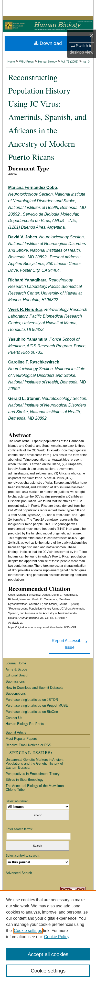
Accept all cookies (48, 954)
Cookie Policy (56, 937)
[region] (48, 936)
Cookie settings (28, 930)
